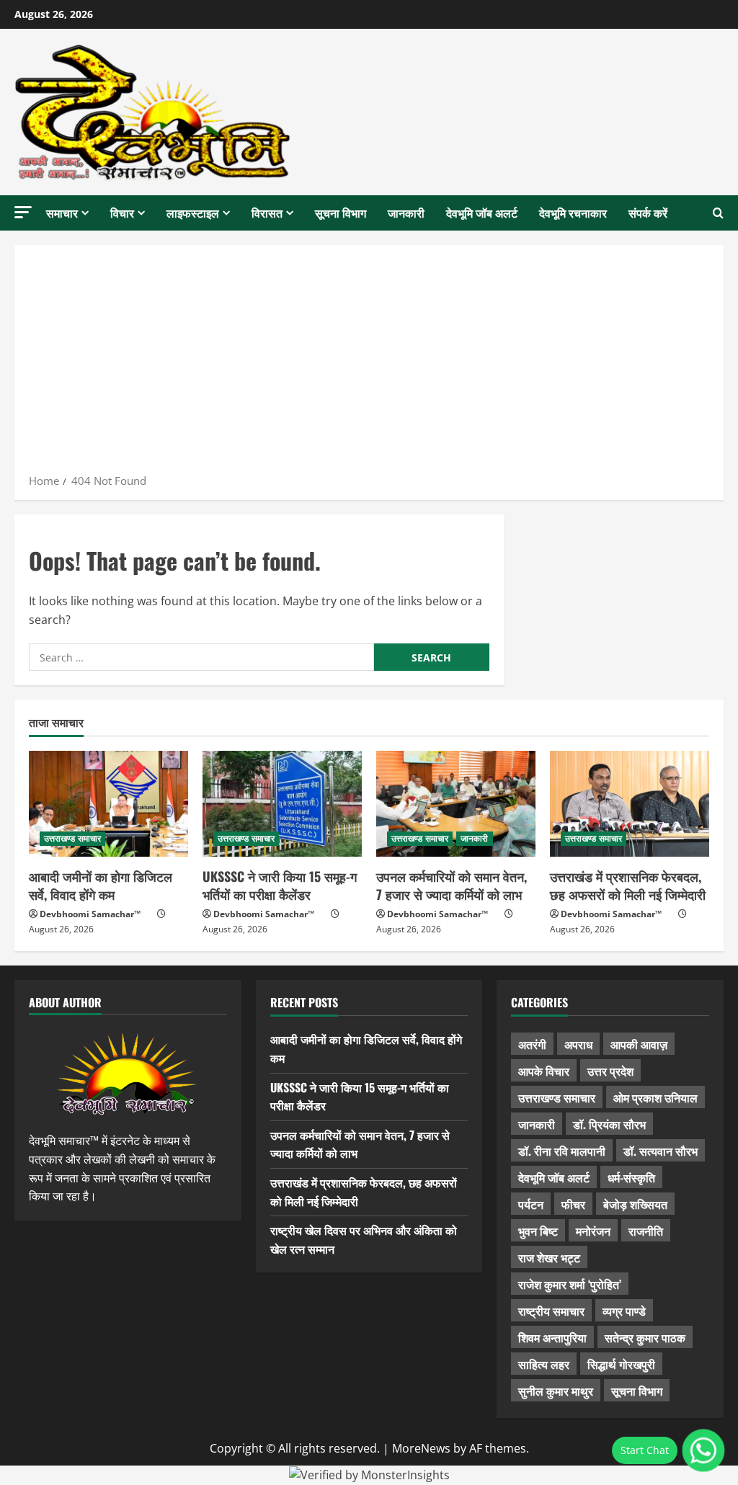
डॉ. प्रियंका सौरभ (609, 1124)
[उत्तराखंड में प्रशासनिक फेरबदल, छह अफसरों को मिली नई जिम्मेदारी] (629, 804)
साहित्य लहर (543, 1364)
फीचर (573, 1204)
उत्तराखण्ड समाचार (72, 838)
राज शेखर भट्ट (549, 1257)
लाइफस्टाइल (192, 212)
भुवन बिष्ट (538, 1230)
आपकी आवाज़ (638, 1044)
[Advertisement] (369, 364)
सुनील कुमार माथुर (555, 1390)
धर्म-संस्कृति (631, 1177)
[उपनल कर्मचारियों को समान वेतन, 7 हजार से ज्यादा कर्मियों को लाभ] (455, 804)
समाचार (62, 212)
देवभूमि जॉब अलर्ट (481, 212)
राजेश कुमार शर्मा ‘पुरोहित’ (569, 1284)
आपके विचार (543, 1070)
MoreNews (421, 1448)
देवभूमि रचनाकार (573, 212)
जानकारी (406, 212)
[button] (23, 212)
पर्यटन (530, 1204)
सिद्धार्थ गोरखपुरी (621, 1364)
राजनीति (645, 1230)
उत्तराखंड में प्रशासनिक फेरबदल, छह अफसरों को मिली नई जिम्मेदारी (628, 885)
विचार (122, 212)
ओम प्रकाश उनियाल (655, 1097)
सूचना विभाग (340, 212)
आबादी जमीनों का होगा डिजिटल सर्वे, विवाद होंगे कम (100, 885)
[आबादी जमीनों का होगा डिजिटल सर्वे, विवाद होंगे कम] (108, 804)
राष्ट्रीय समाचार (551, 1310)
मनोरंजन (593, 1230)
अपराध (578, 1044)
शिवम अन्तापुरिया (552, 1337)
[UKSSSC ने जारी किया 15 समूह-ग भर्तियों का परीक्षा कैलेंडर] (282, 804)
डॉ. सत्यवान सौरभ (660, 1150)
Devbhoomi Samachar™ (90, 914)
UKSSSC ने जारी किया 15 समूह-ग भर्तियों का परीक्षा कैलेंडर (280, 885)
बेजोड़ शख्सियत (635, 1204)
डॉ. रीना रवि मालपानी (561, 1150)
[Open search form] (718, 213)
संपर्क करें (647, 212)
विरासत (267, 212)
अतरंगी (532, 1044)
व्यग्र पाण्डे (624, 1310)
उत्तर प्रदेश (610, 1070)
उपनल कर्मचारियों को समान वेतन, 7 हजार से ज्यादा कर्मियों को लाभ (451, 885)
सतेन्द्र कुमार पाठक (645, 1337)
